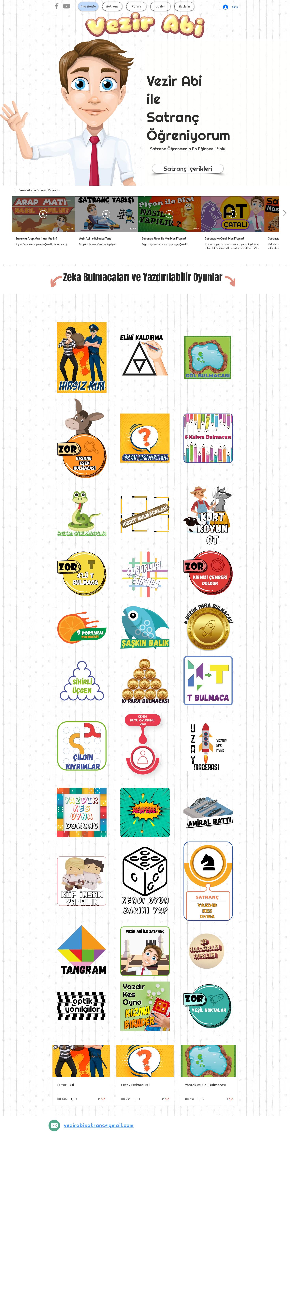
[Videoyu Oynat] (43, 214)
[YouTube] (66, 6)
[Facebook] (57, 6)
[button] (37, 190)
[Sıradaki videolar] (284, 213)
